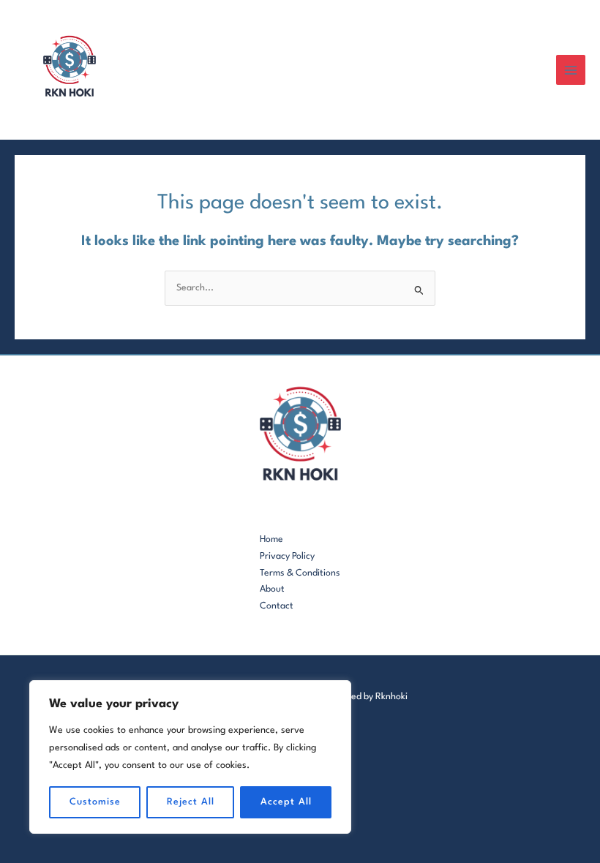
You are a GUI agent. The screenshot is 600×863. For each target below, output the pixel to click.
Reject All (190, 802)
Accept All (286, 802)
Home (271, 539)
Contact (276, 606)
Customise (95, 802)
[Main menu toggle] (571, 70)
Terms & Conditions (300, 573)
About (272, 589)
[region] (190, 757)
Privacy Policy (287, 556)
